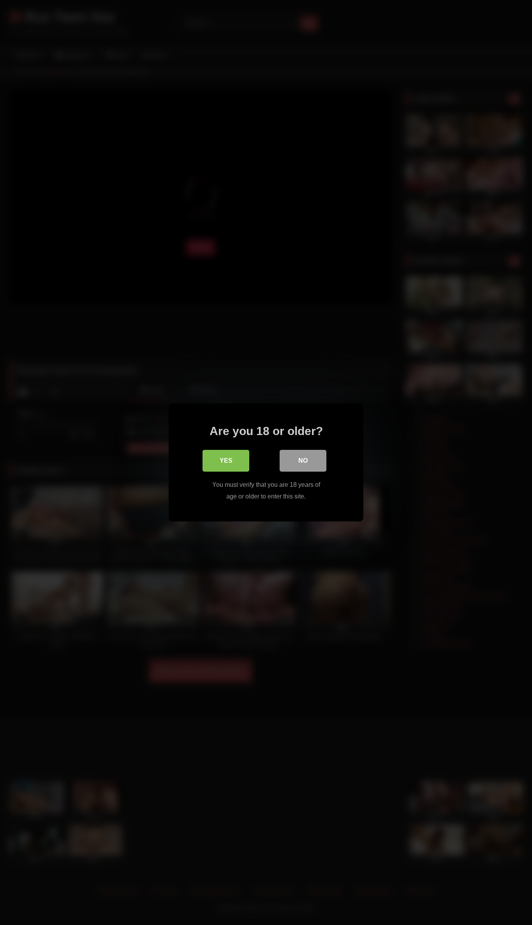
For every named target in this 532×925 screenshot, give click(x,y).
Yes (226, 460)
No (303, 460)
